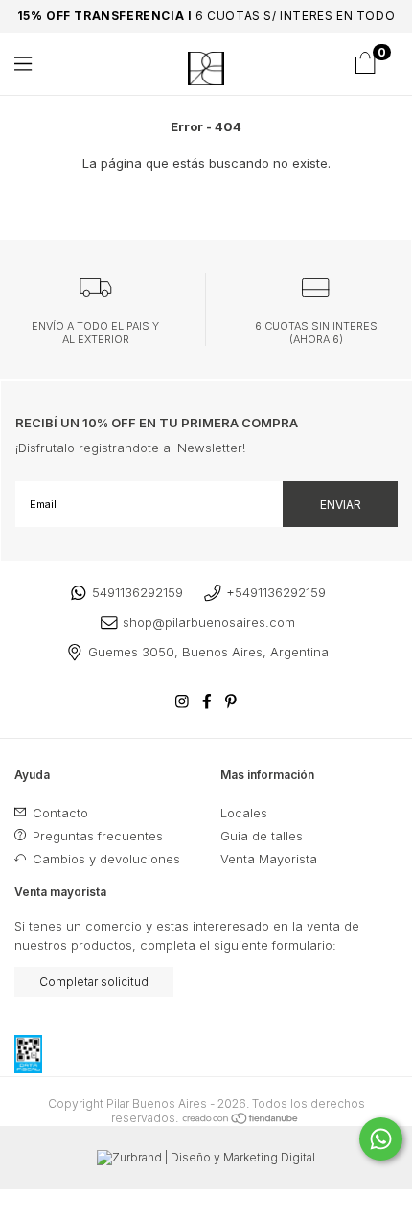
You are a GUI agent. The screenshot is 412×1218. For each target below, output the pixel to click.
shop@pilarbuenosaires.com (209, 622)
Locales (243, 812)
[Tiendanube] (241, 1118)
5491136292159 (137, 592)
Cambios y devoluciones (104, 858)
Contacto (58, 812)
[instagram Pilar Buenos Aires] (182, 701)
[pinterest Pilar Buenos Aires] (230, 701)
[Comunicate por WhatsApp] (380, 1139)
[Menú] (40, 63)
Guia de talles (261, 835)
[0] (365, 69)
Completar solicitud (94, 982)
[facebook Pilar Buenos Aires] (206, 701)
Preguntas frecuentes (96, 835)
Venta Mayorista (268, 858)
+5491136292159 (276, 592)
